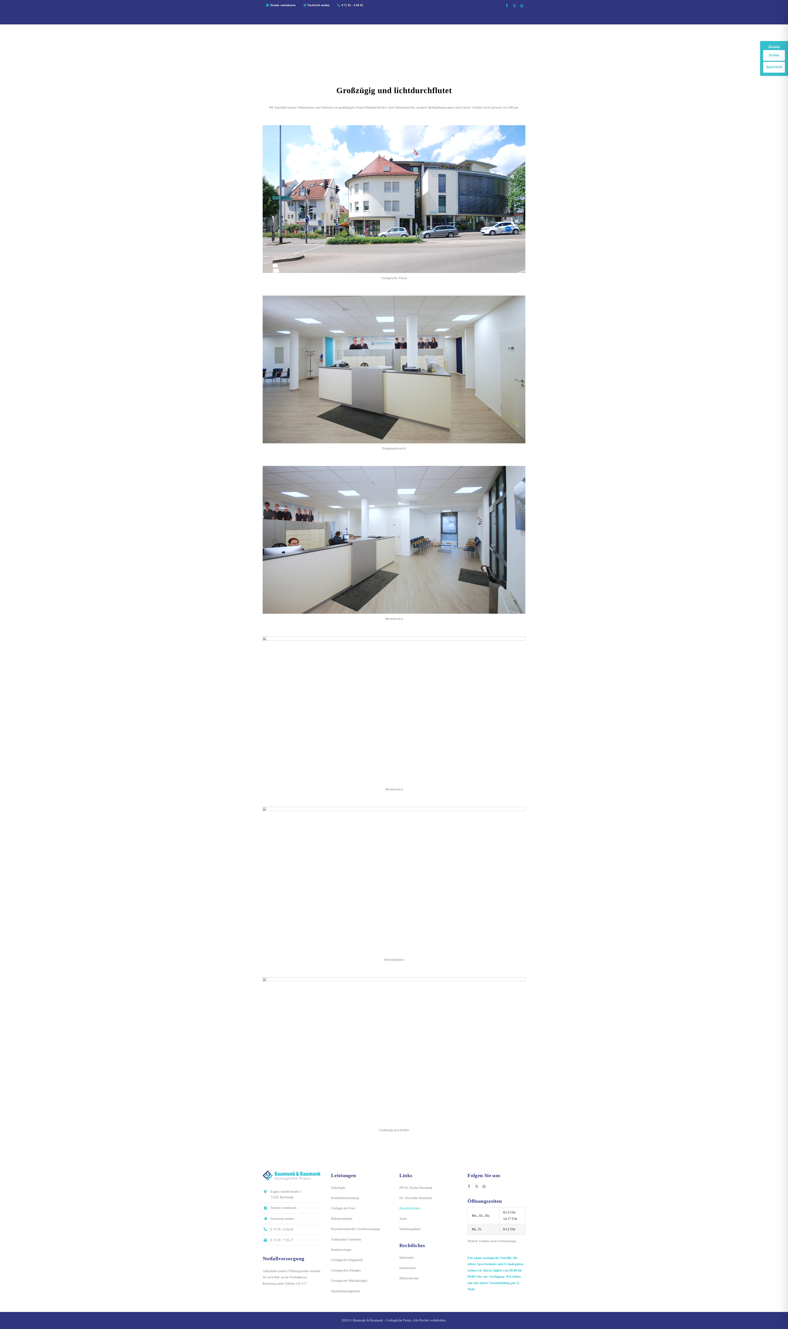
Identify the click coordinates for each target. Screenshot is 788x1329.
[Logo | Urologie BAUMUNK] (292, 1172)
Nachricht (774, 67)
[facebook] (507, 5)
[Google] (521, 5)
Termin (774, 55)
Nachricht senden (282, 1218)
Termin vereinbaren (283, 1208)
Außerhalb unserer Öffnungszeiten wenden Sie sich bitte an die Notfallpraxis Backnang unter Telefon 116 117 (291, 1277)
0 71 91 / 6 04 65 (281, 1229)
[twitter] (514, 5)
